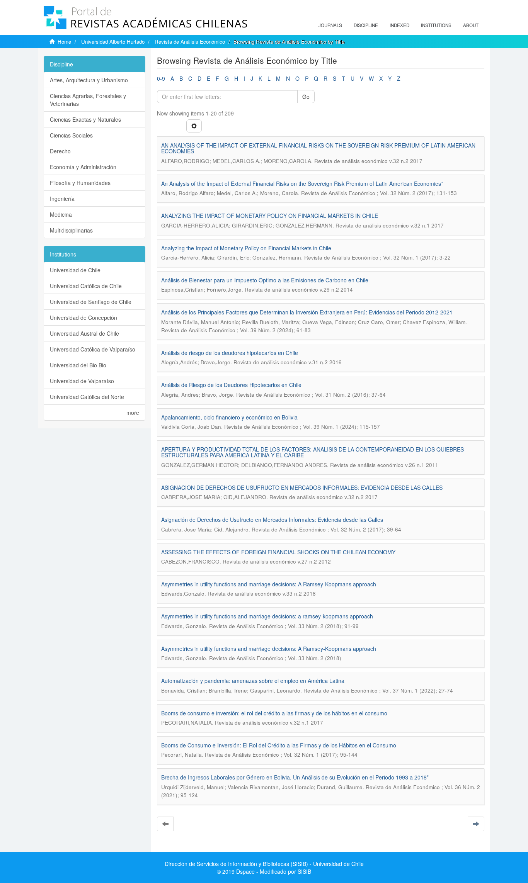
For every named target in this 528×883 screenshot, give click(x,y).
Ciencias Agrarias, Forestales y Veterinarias (88, 99)
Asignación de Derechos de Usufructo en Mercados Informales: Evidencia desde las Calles (272, 519)
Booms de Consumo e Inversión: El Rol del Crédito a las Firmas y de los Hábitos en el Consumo (278, 745)
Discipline (366, 25)
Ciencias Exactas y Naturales (85, 119)
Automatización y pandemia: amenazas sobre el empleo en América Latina (252, 680)
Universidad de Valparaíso (82, 381)
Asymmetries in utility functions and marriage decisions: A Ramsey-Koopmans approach (268, 584)
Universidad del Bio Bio (78, 365)
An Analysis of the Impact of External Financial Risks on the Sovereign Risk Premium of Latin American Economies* (302, 183)
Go (306, 96)
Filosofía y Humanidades (80, 183)
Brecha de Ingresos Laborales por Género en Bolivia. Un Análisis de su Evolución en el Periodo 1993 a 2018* (295, 777)
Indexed (399, 25)
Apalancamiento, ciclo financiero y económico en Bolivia (229, 417)
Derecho (60, 151)
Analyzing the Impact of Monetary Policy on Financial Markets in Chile (246, 248)
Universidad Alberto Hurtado (113, 41)
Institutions (436, 25)
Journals (330, 25)
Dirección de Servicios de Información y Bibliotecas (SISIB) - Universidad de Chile (264, 864)
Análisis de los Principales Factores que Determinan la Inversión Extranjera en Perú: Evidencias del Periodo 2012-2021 (307, 312)
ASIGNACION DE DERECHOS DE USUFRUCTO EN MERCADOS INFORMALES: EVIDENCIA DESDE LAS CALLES (302, 487)
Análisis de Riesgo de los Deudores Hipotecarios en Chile (231, 385)
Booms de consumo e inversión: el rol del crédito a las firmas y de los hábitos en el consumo (274, 713)
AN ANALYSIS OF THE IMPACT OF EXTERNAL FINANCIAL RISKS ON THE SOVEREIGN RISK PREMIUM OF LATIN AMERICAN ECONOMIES (318, 148)
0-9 (161, 78)
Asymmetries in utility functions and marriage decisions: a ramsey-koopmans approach (267, 616)
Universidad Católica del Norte (87, 397)
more (132, 412)
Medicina (61, 214)
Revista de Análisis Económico (190, 41)
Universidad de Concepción (83, 317)
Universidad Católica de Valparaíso (92, 349)
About (471, 25)
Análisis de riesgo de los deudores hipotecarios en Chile (229, 353)
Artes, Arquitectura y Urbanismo (89, 80)
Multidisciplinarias (71, 230)
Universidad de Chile (75, 270)
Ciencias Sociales (71, 135)
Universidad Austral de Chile (84, 333)
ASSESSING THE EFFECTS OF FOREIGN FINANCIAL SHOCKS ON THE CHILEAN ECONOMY (278, 552)
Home (64, 41)
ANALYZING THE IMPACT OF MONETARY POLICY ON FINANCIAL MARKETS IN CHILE (269, 215)
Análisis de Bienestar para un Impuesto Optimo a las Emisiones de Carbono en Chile (264, 280)
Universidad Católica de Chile (86, 286)
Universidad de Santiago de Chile (90, 302)
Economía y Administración (83, 167)
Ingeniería (62, 198)
